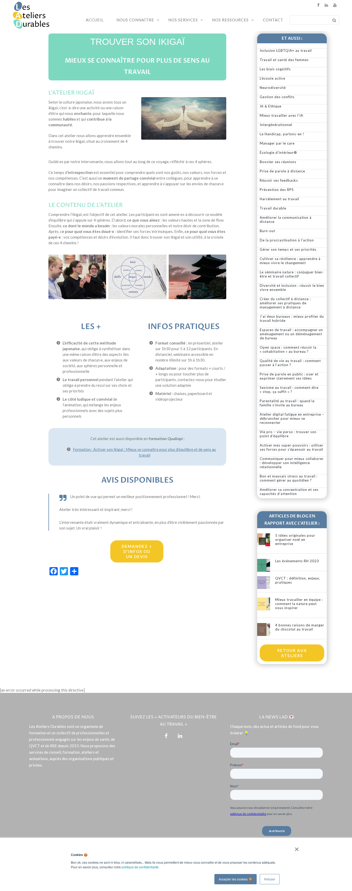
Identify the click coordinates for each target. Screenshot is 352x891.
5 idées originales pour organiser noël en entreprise (295, 539)
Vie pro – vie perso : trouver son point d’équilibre (288, 434)
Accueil (95, 20)
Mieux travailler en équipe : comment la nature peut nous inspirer (299, 604)
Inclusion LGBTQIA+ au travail (286, 50)
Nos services (183, 20)
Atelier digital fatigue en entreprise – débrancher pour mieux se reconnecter (292, 418)
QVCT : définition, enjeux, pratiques (297, 580)
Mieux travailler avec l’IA (281, 115)
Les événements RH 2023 (297, 561)
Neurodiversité (273, 88)
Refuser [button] (269, 879)
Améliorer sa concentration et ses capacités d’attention (289, 491)
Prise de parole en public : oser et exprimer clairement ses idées (289, 376)
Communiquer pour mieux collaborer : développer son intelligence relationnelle (292, 463)
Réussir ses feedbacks (279, 180)
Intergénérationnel (276, 125)
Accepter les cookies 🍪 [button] (235, 879)
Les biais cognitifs (275, 69)
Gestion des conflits (277, 97)
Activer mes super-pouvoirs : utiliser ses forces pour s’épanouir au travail (291, 447)
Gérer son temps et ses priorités (288, 249)
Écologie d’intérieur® (278, 152)
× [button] (296, 847)
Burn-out (267, 231)
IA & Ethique (270, 106)
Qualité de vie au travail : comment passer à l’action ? (290, 363)
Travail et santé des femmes (284, 60)
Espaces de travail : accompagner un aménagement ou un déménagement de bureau (291, 334)
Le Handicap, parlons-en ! (282, 134)
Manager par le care (277, 143)
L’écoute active (272, 78)
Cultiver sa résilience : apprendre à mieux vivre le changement (290, 261)
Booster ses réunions (278, 162)
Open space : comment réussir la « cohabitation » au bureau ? (288, 349)
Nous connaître (135, 20)
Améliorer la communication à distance (286, 219)
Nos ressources (230, 20)
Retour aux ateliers (292, 653)
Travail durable (273, 208)
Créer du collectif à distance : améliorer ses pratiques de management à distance (285, 303)
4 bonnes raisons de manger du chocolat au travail (299, 627)
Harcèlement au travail (279, 199)
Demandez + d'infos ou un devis (137, 551)
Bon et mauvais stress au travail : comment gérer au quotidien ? (288, 478)
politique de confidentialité (140, 867)
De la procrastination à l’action (287, 240)
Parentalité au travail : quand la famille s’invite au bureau (287, 403)
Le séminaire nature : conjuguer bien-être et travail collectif (292, 274)
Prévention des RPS (277, 190)
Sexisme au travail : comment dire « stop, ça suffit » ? (289, 389)
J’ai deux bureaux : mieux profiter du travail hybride (292, 318)
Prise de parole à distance (282, 171)
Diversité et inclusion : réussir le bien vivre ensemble (292, 287)
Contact (273, 20)
